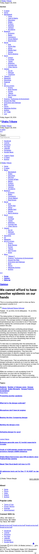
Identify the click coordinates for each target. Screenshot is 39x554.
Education (11, 20)
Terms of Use (9, 505)
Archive (6, 110)
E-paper (7, 11)
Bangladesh (8, 14)
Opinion (6, 69)
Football (11, 59)
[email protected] (6, 525)
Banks (10, 35)
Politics (10, 24)
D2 (5, 84)
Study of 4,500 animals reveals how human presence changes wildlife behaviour (16, 450)
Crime (10, 16)
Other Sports (12, 67)
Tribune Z (7, 76)
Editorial (11, 73)
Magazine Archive (10, 108)
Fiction (10, 91)
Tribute (10, 93)
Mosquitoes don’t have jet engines (13, 410)
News (6, 170)
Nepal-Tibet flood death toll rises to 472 (15, 464)
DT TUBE (7, 112)
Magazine (7, 78)
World (6, 43)
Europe (10, 52)
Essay (10, 97)
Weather (11, 26)
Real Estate (12, 41)
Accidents (11, 29)
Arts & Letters (9, 86)
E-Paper (7, 157)
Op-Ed (10, 71)
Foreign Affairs (13, 179)
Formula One (12, 65)
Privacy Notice (9, 506)
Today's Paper (9, 156)
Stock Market (13, 39)
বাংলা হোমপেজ (34, 479)
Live (5, 114)
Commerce (12, 37)
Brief (5, 104)
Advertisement (9, 510)
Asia (9, 44)
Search (6, 495)
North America (13, 54)
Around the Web (9, 101)
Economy (11, 33)
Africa (10, 48)
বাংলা (1, 131)
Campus (11, 28)
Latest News (4, 439)
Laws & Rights (13, 18)
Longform (11, 74)
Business (7, 31)
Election (11, 178)
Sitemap (7, 508)
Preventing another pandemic (11, 396)
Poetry (10, 88)
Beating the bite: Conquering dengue (13, 418)
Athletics (11, 63)
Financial (7, 82)
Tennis (10, 61)
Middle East (12, 50)
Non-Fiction (12, 95)
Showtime (7, 80)
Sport (6, 56)
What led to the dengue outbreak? (13, 403)
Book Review (12, 89)
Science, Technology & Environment (16, 99)
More (6, 254)
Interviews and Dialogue (12, 103)
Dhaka (10, 22)
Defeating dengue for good (10, 432)
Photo (6, 106)
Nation (10, 181)
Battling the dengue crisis (9, 425)
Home (6, 13)
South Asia (12, 46)
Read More (4, 393)
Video (6, 493)
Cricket (10, 58)
